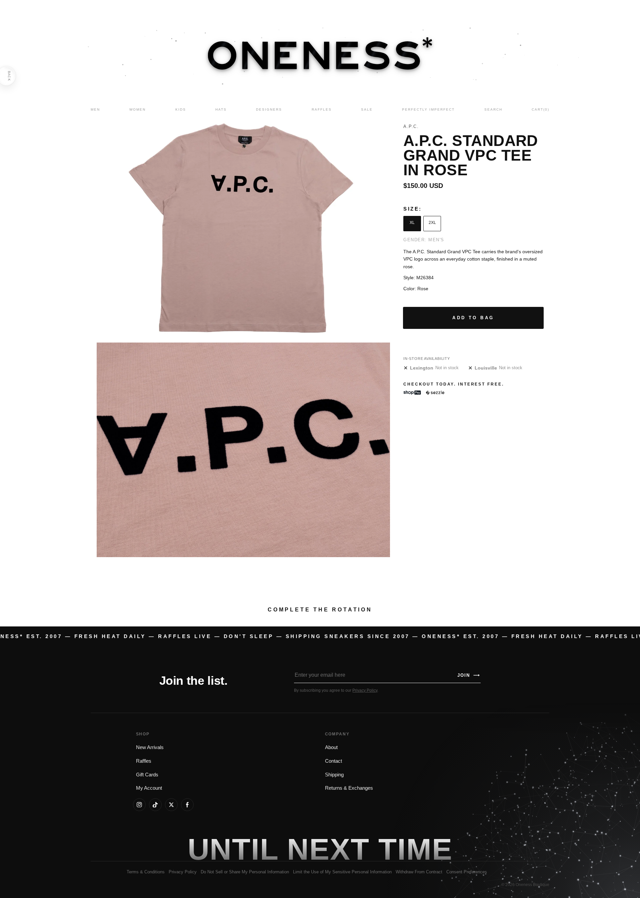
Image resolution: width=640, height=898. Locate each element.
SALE (367, 109)
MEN (95, 109)
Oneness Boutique (532, 884)
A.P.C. (411, 126)
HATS (221, 109)
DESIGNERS (269, 109)
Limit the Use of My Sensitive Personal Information (342, 871)
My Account (149, 788)
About (331, 747)
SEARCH (493, 109)
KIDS (180, 109)
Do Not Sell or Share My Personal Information (245, 871)
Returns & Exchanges (349, 788)
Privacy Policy (364, 690)
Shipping (334, 774)
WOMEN (137, 109)
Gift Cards (147, 774)
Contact (333, 761)
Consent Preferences (466, 871)
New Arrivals (150, 747)
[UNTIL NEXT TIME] (415, 849)
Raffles (143, 761)
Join (468, 675)
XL (412, 222)
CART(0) (540, 109)
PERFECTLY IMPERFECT (428, 109)
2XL (432, 222)
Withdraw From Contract (419, 871)
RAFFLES (322, 109)
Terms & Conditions (146, 871)
